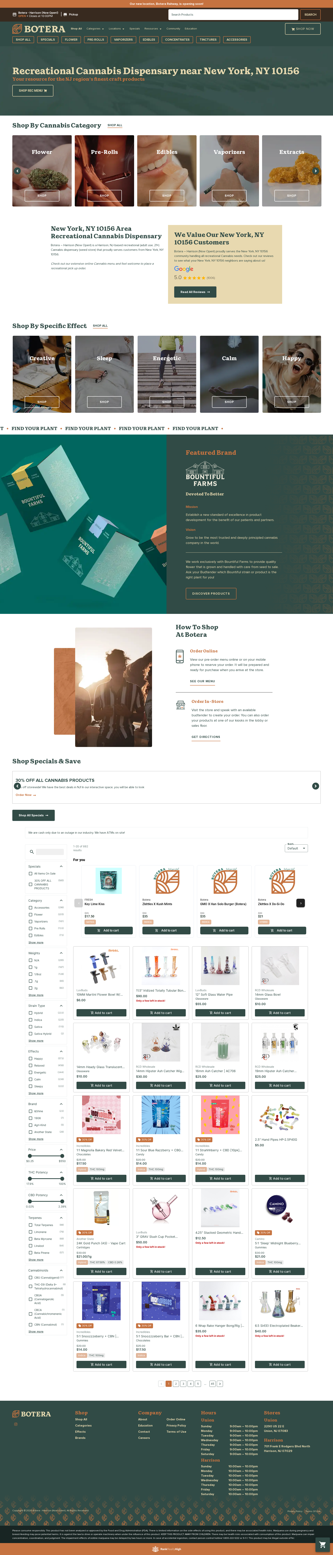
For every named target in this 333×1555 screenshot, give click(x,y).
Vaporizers (229, 151)
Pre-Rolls (104, 151)
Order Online (175, 1419)
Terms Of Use (313, 1511)
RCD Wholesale (264, 990)
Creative (42, 358)
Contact (144, 1431)
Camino (259, 1238)
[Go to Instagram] (15, 1424)
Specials (135, 28)
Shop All (76, 28)
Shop (42, 195)
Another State (85, 1238)
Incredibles (83, 1145)
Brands (80, 1437)
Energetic (167, 358)
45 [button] (212, 1383)
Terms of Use (176, 1431)
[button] (45, 14)
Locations (115, 28)
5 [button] (198, 1383)
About (142, 1419)
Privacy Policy (176, 1425)
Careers (144, 1437)
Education (191, 28)
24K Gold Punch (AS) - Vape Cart (101, 1243)
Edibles (166, 151)
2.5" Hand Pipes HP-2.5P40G (276, 1139)
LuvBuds (82, 990)
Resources (151, 28)
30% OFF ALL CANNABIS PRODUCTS (55, 780)
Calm (229, 358)
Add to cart (103, 1013)
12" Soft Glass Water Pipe (214, 994)
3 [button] (183, 1383)
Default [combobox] (293, 848)
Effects (80, 1431)
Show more (36, 942)
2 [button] (176, 1383)
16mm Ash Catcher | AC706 (215, 1071)
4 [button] (191, 1383)
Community (173, 28)
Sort (290, 844)
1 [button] (168, 1383)
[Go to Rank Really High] (166, 1549)
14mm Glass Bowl (268, 994)
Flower (42, 151)
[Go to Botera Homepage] (38, 29)
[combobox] (233, 14)
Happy (291, 358)
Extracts (291, 151)
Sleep (104, 358)
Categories (93, 28)
